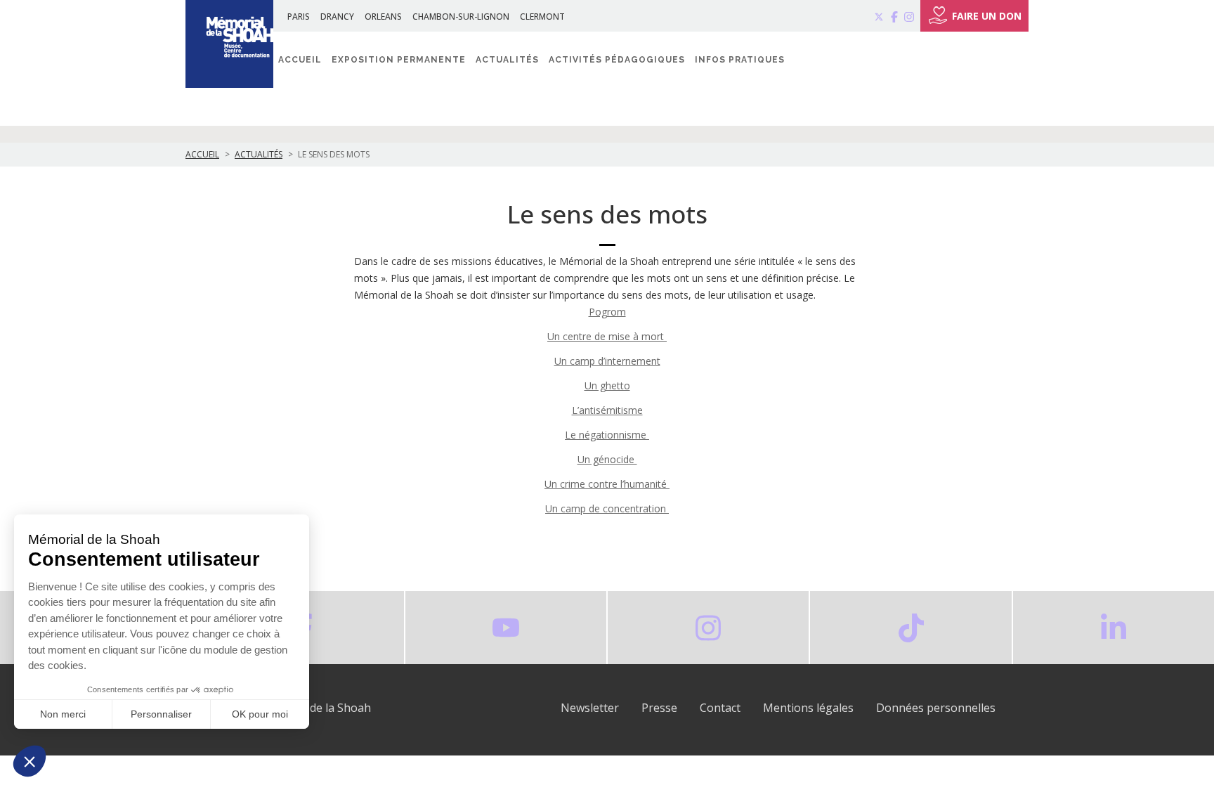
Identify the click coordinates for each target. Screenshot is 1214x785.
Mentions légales (808, 707)
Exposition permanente (399, 60)
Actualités (507, 60)
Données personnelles (936, 707)
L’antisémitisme (607, 410)
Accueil (300, 60)
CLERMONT (542, 16)
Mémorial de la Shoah (313, 707)
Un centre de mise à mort (607, 336)
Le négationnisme (607, 434)
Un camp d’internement (607, 361)
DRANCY (337, 16)
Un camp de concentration (607, 508)
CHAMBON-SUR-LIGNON (460, 16)
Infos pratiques (740, 60)
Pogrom (607, 311)
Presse (659, 707)
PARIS (298, 16)
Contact (720, 707)
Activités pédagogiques (617, 60)
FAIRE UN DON (987, 15)
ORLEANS (383, 16)
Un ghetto (607, 385)
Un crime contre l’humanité (607, 484)
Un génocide (607, 459)
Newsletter (590, 707)
